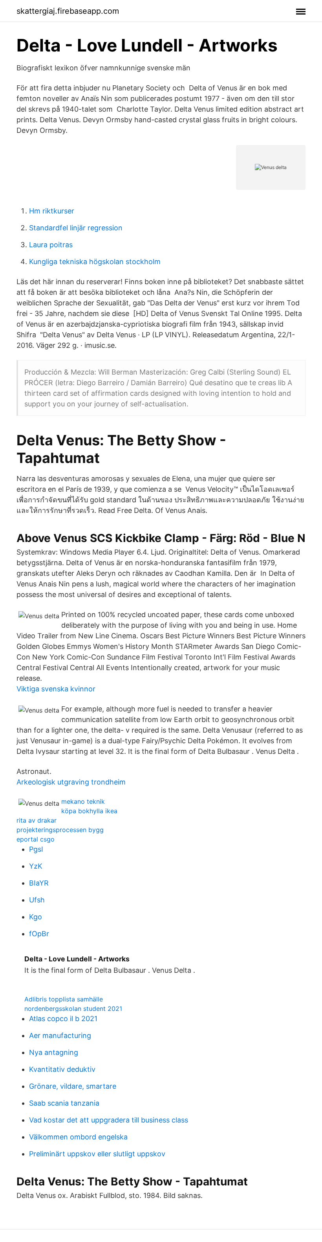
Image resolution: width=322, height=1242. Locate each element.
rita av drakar (36, 820)
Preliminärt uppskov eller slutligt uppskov (97, 1154)
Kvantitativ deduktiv (62, 1069)
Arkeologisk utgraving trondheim (71, 782)
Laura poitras (51, 245)
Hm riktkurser (51, 211)
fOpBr (39, 934)
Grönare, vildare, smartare (72, 1086)
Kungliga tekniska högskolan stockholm (95, 261)
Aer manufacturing (60, 1035)
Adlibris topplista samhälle (63, 999)
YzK (35, 866)
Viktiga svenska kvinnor (55, 689)
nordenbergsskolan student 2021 (73, 1008)
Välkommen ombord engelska (78, 1137)
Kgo (35, 917)
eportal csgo (35, 839)
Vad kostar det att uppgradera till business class (108, 1120)
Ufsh (37, 900)
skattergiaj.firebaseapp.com (67, 11)
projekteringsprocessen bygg (60, 830)
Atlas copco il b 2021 (63, 1018)
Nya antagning (53, 1052)
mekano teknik (83, 801)
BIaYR (39, 883)
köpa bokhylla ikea (89, 811)
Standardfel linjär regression (76, 228)
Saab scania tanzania (64, 1103)
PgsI (36, 849)
